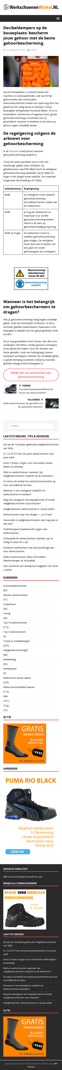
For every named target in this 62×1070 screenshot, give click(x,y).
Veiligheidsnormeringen (15, 650)
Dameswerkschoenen (15, 585)
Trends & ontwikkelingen (16, 641)
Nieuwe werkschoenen (15, 595)
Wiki (5, 696)
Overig (6, 613)
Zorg (5, 705)
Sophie (33, 49)
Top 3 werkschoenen (14, 631)
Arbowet (14, 151)
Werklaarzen (10, 668)
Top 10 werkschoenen (15, 622)
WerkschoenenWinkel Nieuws (19, 687)
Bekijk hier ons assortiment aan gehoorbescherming (31, 375)
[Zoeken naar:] (31, 426)
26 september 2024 (15, 49)
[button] (57, 18)
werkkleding (9, 659)
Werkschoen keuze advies (17, 677)
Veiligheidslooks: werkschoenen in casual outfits (28, 509)
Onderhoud (9, 604)
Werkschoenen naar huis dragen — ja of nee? (27, 514)
